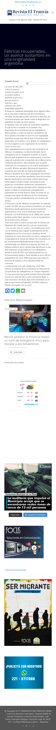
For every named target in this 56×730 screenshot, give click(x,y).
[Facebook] (23, 5)
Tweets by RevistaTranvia (15, 570)
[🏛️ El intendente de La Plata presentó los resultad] (28, 486)
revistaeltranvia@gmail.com (29, 2)
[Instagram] (33, 5)
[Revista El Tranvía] (28, 13)
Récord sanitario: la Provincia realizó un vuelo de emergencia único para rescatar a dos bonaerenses (26, 340)
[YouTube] (29, 5)
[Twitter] (26, 5)
